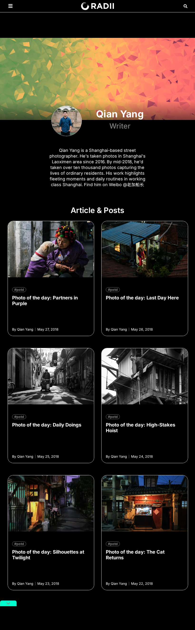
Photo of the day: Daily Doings (46, 425)
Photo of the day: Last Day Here (142, 298)
